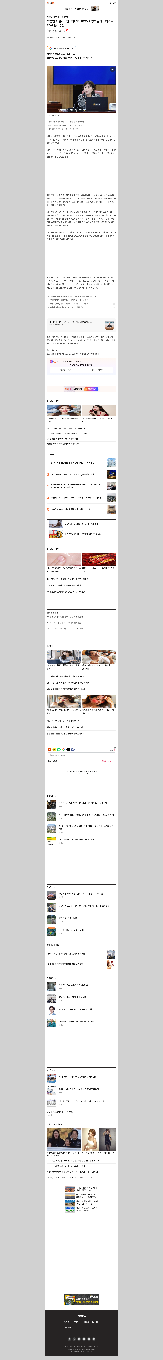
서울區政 (50, 978)
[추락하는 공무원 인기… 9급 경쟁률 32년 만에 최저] (51, 1090)
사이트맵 (90, 1346)
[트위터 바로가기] (74, 1339)
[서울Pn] (51, 2)
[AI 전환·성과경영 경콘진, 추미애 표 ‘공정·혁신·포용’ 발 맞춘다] (51, 804)
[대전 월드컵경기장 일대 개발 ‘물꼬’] (51, 931)
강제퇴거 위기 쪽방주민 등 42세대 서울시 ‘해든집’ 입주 (69, 300)
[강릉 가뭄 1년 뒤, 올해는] (51, 919)
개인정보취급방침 (81, 1346)
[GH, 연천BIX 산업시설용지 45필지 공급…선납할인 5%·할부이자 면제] (51, 816)
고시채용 (50, 1070)
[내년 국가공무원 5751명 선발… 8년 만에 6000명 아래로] (51, 1102)
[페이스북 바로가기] (69, 1339)
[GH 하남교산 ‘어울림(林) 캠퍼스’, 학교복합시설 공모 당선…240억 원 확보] (51, 828)
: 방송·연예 (53, 1124)
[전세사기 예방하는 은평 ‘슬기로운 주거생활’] (51, 1010)
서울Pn (49, 17)
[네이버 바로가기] (89, 1339)
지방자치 (56, 17)
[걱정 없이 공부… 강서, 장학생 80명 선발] (51, 998)
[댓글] (65, 30)
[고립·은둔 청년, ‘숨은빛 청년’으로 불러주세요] (51, 841)
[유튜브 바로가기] (79, 1339)
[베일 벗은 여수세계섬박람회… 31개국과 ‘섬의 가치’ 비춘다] (51, 895)
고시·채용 (95, 1322)
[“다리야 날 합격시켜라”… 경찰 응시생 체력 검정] (51, 1078)
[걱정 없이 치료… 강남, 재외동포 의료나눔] (51, 986)
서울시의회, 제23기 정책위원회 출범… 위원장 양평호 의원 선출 (71, 322)
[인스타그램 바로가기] (84, 1339)
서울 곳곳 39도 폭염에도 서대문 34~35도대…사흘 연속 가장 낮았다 (73, 296)
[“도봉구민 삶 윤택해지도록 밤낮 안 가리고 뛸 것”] (51, 1023)
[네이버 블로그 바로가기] (94, 1339)
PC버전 (96, 1346)
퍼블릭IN (68, 1327)
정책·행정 (50, 796)
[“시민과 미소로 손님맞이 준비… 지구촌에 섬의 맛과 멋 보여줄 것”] (51, 907)
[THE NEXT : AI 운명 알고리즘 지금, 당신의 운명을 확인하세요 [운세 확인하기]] (81, 389)
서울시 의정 (64, 17)
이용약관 (72, 1346)
